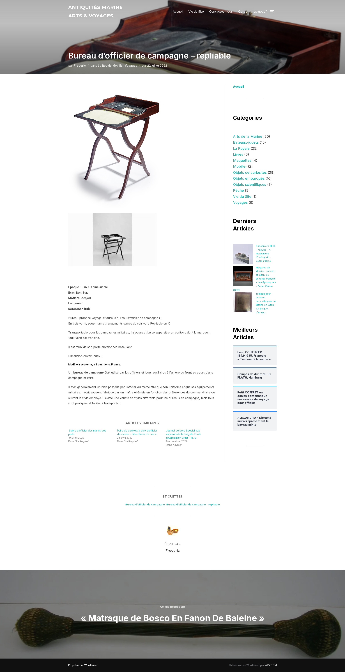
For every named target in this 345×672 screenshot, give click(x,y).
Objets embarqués (248, 178)
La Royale (105, 65)
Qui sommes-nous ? (253, 11)
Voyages (131, 65)
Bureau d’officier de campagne (145, 504)
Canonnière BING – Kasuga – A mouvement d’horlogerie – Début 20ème (265, 253)
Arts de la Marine (247, 136)
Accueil (178, 11)
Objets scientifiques (249, 184)
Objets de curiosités (250, 172)
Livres (238, 154)
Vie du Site (196, 11)
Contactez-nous (221, 11)
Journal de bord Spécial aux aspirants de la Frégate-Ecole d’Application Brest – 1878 (183, 434)
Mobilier (118, 65)
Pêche (238, 190)
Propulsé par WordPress (82, 665)
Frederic (80, 65)
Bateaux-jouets (246, 142)
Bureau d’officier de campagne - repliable (193, 504)
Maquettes (242, 160)
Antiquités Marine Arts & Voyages (95, 11)
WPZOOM (271, 665)
